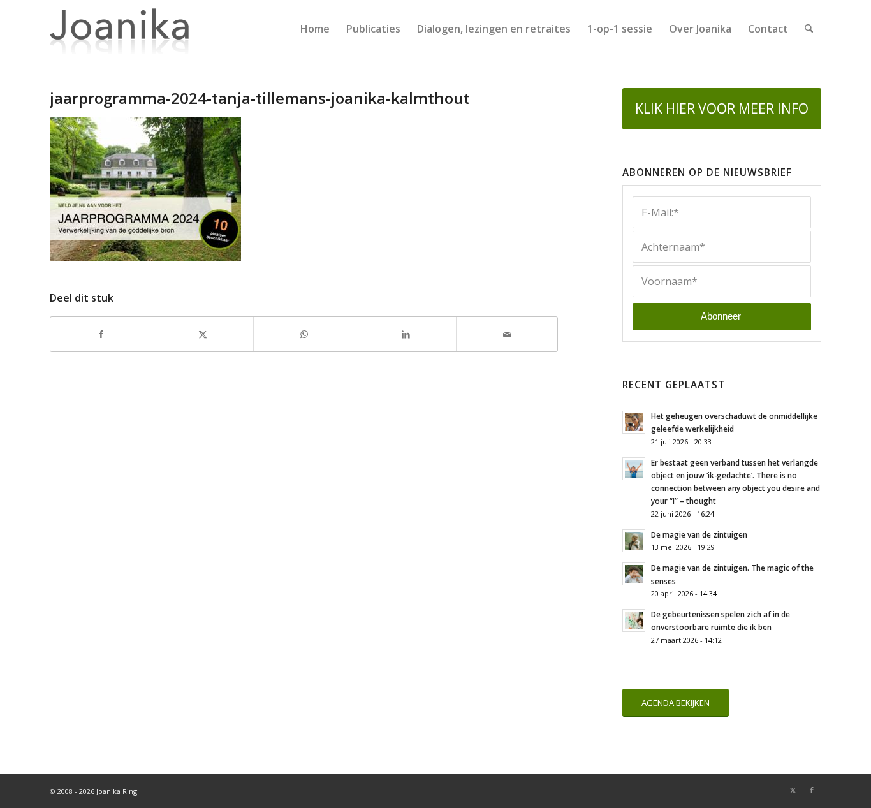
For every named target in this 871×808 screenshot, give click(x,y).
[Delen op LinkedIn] (405, 334)
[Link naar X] (792, 790)
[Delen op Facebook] (101, 334)
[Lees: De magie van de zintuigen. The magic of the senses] (633, 573)
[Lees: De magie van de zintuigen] (633, 540)
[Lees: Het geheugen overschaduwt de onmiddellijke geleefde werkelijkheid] (633, 422)
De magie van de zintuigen (699, 534)
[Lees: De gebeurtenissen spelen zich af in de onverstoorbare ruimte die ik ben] (633, 620)
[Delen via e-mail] (507, 334)
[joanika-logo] (119, 28)
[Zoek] (808, 28)
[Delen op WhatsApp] (304, 334)
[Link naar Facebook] (811, 790)
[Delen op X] (202, 334)
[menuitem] (315, 28)
